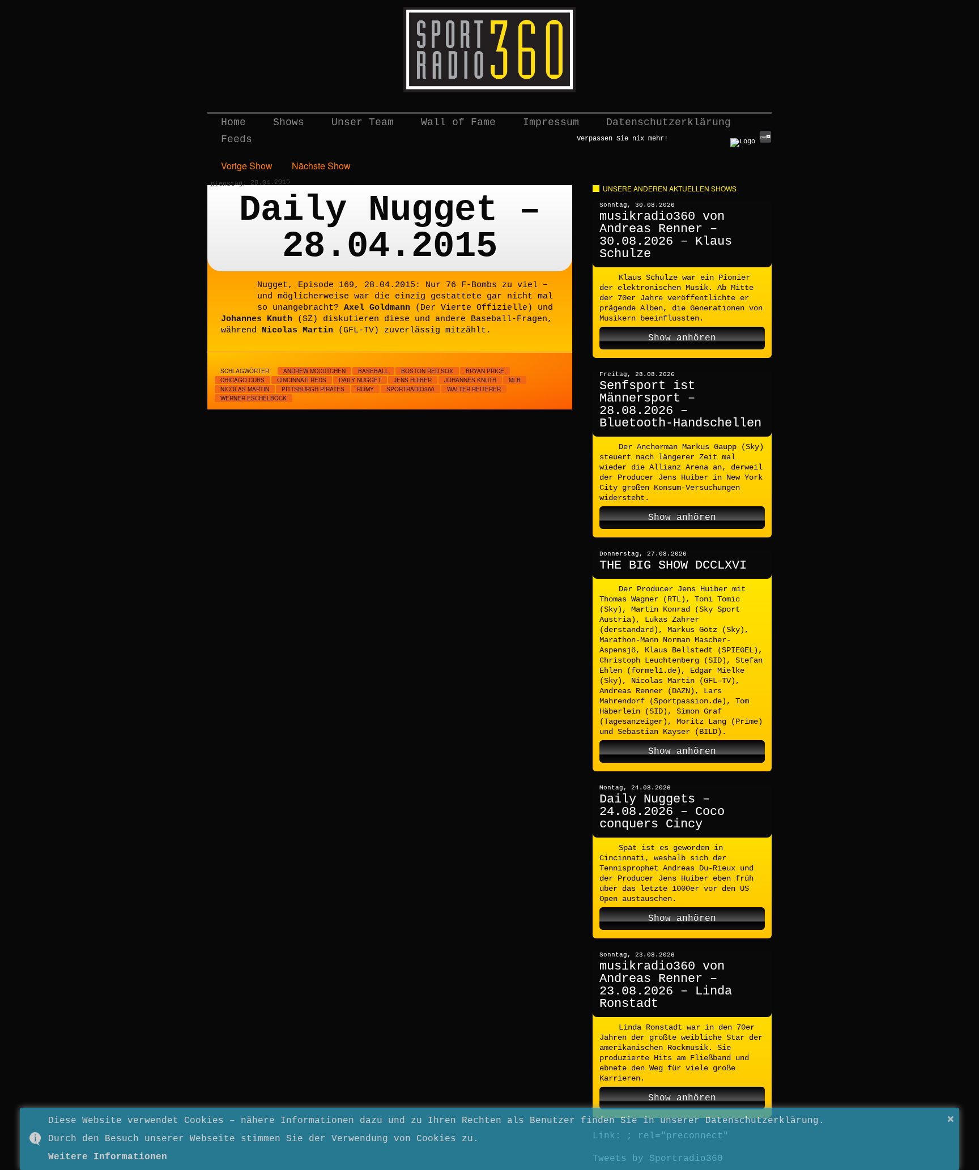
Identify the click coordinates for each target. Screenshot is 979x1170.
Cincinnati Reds (301, 380)
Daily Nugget (360, 380)
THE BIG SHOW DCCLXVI (673, 565)
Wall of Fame (458, 122)
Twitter (682, 137)
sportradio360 (410, 389)
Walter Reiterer (474, 389)
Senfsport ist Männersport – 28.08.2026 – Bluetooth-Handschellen (680, 404)
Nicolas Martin (244, 389)
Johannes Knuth (470, 380)
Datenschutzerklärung (668, 122)
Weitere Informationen (107, 1157)
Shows (288, 122)
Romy (365, 389)
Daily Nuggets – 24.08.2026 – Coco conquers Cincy (662, 811)
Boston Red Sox (427, 371)
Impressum (551, 122)
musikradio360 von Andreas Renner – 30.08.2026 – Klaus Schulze (665, 235)
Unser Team (362, 122)
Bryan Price (485, 371)
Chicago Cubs (242, 380)
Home (233, 122)
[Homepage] (489, 49)
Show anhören (682, 338)
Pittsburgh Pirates (313, 389)
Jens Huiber (413, 380)
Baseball (373, 371)
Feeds (236, 139)
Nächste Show (321, 165)
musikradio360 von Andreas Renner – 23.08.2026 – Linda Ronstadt (665, 985)
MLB (515, 380)
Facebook (701, 137)
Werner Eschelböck (253, 398)
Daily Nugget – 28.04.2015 (389, 228)
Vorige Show (247, 165)
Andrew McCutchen (314, 371)
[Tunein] (765, 142)
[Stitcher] (742, 142)
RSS (720, 137)
